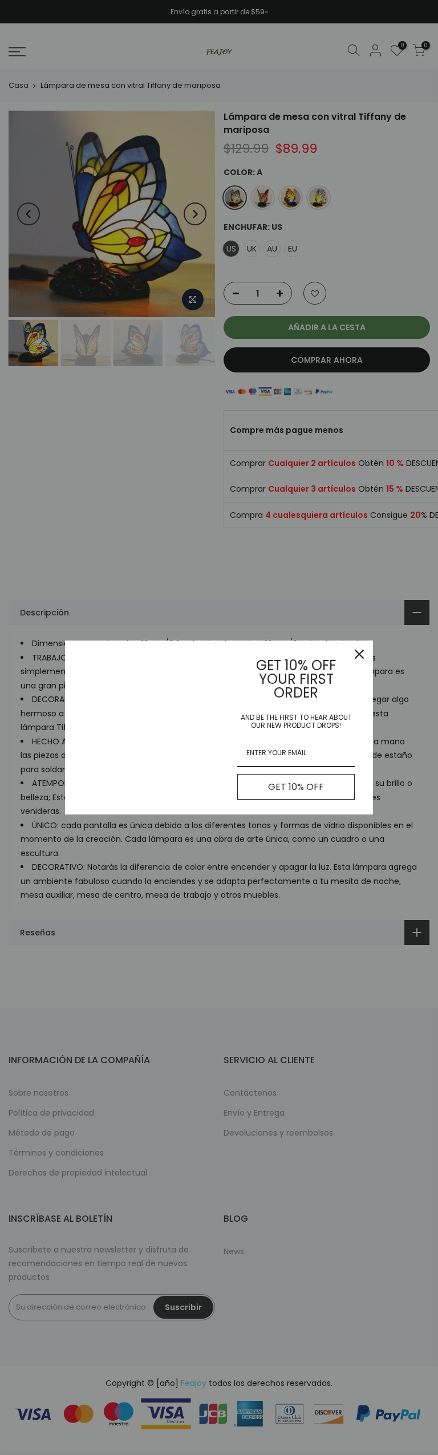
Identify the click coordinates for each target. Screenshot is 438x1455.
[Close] (359, 654)
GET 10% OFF (296, 786)
